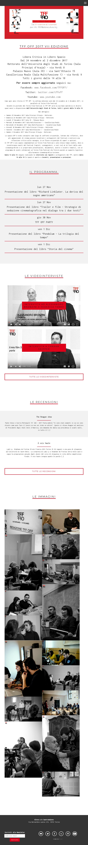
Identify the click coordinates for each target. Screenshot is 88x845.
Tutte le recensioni (44, 471)
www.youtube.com (50, 96)
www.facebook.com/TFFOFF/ (50, 87)
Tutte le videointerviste (44, 377)
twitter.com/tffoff (50, 92)
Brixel (60, 839)
